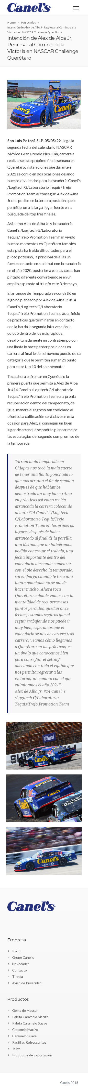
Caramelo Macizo (25, 1029)
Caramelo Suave (24, 1036)
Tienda (17, 976)
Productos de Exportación (32, 1055)
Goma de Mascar (25, 1010)
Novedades (21, 964)
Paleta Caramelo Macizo (30, 1017)
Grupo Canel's (23, 957)
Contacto (19, 970)
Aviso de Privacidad (27, 983)
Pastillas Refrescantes (29, 1042)
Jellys (16, 1049)
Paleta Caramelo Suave (29, 1023)
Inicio (16, 951)
